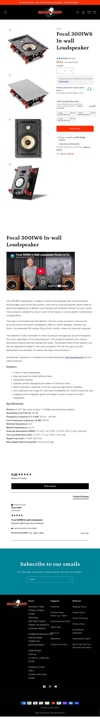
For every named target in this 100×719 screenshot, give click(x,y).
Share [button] (41, 533)
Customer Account (58, 644)
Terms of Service (80, 618)
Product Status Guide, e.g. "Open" (59, 614)
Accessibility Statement (78, 631)
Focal (59, 29)
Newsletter (55, 639)
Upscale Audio (53, 708)
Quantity (59, 66)
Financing (54, 607)
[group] (50, 474)
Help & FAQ (55, 627)
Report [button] (35, 533)
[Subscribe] (70, 579)
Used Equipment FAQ (60, 621)
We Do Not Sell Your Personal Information (82, 646)
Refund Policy (79, 612)
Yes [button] (30, 533)
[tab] (81, 497)
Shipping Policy (79, 607)
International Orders (81, 639)
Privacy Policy (79, 624)
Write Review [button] (50, 486)
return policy (64, 81)
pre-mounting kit (74, 357)
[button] (5, 12)
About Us (54, 633)
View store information (69, 144)
